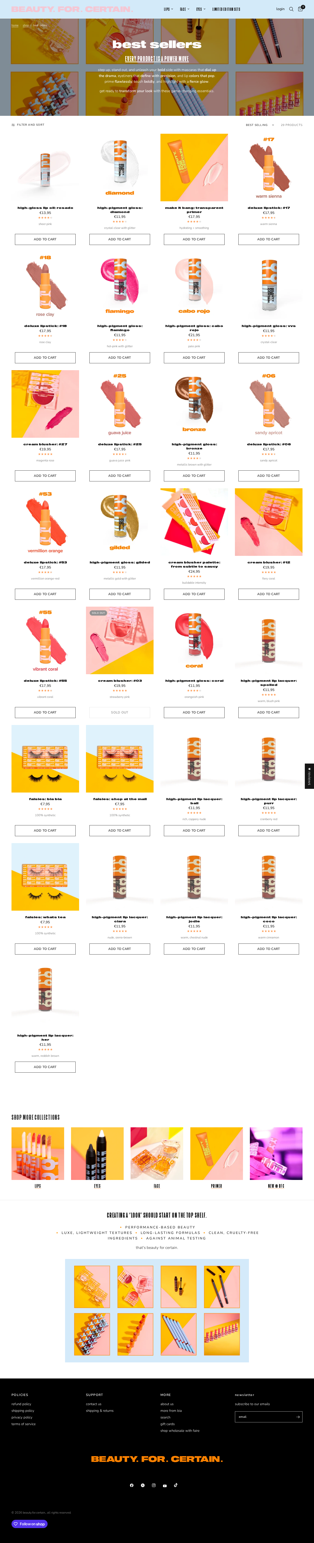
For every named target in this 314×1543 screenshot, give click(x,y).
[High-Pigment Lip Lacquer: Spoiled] (269, 640)
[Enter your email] (298, 1416)
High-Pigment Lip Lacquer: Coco (269, 919)
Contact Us (93, 1404)
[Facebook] (135, 1485)
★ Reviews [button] (309, 776)
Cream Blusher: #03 (120, 680)
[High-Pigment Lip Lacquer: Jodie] (194, 877)
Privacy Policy (21, 1417)
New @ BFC (276, 1186)
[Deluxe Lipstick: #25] (120, 404)
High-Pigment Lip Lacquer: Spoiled (269, 683)
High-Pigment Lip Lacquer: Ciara (120, 919)
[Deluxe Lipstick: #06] (269, 404)
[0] (299, 9)
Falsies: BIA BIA (45, 799)
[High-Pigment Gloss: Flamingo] (120, 285)
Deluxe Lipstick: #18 (45, 326)
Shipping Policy (22, 1410)
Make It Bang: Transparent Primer (194, 210)
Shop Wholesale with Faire (180, 1430)
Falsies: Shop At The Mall (120, 799)
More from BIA (171, 1410)
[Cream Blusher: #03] (120, 640)
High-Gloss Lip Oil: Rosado (45, 208)
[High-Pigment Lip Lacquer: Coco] (269, 877)
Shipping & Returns (100, 1410)
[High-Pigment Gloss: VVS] (269, 285)
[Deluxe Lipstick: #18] (45, 285)
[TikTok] (179, 1485)
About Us (167, 1404)
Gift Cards (167, 1424)
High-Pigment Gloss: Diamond (120, 210)
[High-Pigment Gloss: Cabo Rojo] (194, 285)
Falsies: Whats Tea (45, 917)
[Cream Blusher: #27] (45, 404)
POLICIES (19, 1395)
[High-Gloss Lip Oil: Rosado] (45, 167)
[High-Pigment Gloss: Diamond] (120, 167)
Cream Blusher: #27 (45, 444)
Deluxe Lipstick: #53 (45, 562)
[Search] (291, 9)
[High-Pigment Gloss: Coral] (194, 640)
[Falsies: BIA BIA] (45, 759)
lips (167, 9)
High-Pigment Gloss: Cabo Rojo (194, 328)
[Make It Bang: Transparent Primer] (194, 167)
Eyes (97, 1186)
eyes (199, 9)
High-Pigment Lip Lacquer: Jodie (194, 919)
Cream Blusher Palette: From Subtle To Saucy (194, 564)
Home (14, 25)
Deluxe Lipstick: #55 (45, 680)
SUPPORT (94, 1395)
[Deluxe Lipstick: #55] (45, 640)
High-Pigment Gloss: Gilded (120, 562)
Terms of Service (23, 1424)
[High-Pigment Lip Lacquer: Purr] (269, 759)
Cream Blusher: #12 (268, 562)
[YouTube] (168, 1486)
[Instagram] (157, 1485)
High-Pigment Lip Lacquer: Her (45, 1037)
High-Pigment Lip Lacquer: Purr (269, 801)
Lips (38, 1186)
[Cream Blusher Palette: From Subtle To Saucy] (194, 522)
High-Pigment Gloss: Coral (194, 680)
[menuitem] (168, 9)
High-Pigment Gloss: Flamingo (120, 328)
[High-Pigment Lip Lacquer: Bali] (194, 759)
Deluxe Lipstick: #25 (120, 444)
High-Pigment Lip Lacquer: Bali (194, 801)
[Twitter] (146, 1485)
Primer (216, 1186)
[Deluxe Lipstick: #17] (269, 167)
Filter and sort (30, 125)
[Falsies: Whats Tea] (45, 877)
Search (165, 1417)
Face (157, 1186)
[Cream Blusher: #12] (269, 522)
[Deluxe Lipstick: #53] (45, 522)
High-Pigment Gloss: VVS (269, 326)
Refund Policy (21, 1404)
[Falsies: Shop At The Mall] (120, 759)
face (183, 9)
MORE (165, 1395)
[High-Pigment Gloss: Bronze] (194, 404)
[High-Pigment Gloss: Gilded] (120, 522)
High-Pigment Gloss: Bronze (194, 446)
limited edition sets (226, 9)
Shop (26, 25)
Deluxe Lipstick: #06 (269, 444)
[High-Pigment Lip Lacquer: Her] (45, 995)
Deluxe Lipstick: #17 (269, 208)
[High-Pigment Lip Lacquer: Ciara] (120, 877)
